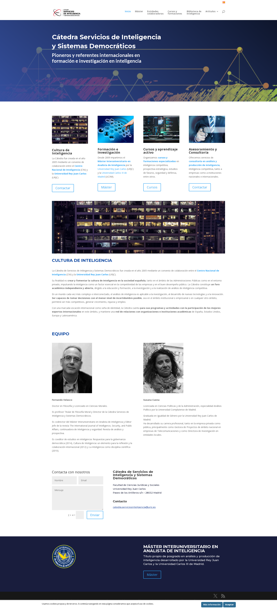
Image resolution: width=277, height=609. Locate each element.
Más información (212, 604)
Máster (139, 11)
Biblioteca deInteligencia (194, 12)
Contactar (62, 188)
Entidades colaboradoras (155, 12)
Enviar (95, 515)
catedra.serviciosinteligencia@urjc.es (134, 507)
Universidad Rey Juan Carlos (70, 173)
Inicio (128, 11)
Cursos (152, 187)
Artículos (210, 11)
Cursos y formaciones (175, 12)
